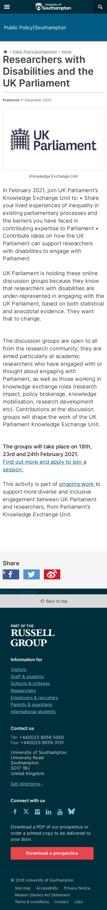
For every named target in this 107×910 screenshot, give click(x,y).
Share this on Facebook (4, 572)
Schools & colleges (30, 683)
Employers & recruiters (34, 697)
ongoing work (77, 484)
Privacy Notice (77, 888)
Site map (23, 888)
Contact (61, 901)
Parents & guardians (31, 704)
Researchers (23, 690)
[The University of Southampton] (53, 7)
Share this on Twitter (31, 574)
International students (33, 711)
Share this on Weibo (52, 574)
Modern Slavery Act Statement (42, 894)
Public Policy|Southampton (35, 27)
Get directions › (27, 784)
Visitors (18, 669)
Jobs (78, 901)
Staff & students (27, 676)
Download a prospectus (52, 853)
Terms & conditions (32, 901)
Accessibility (47, 888)
